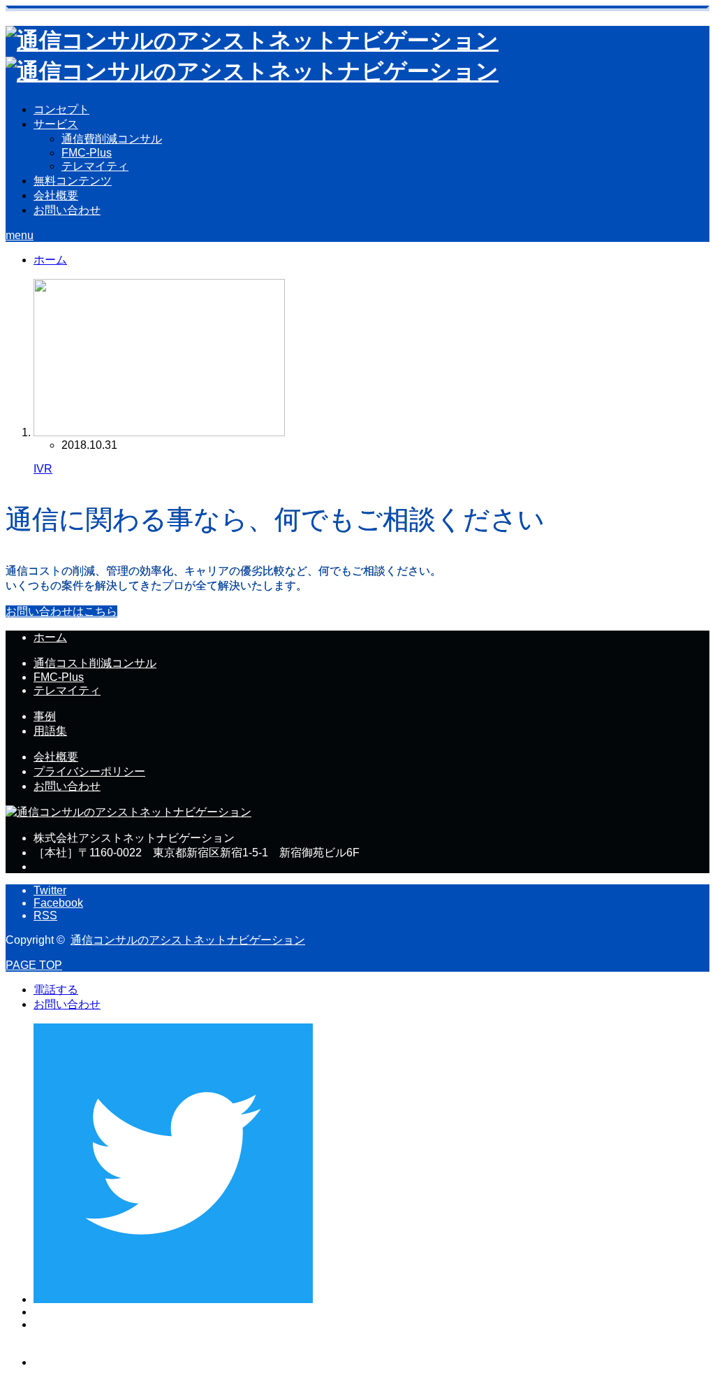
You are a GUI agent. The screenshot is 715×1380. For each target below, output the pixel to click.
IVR (43, 469)
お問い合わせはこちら (61, 611)
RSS (45, 915)
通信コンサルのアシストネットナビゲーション (188, 940)
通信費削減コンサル (111, 139)
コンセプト (61, 109)
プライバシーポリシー (89, 771)
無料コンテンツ (73, 181)
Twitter (50, 890)
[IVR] (159, 432)
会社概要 (56, 195)
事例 (45, 716)
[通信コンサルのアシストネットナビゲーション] (128, 812)
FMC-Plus (86, 153)
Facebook (58, 903)
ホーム (50, 637)
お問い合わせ (67, 210)
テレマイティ (94, 166)
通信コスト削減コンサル (95, 663)
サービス (56, 124)
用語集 (50, 731)
